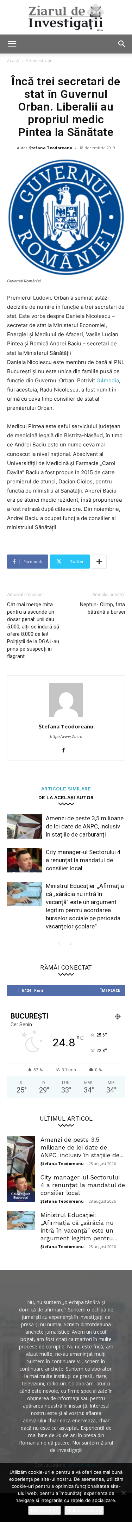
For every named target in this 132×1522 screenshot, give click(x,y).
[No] (123, 1492)
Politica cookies (84, 1510)
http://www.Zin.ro (66, 736)
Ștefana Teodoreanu (51, 147)
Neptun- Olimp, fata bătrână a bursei (102, 608)
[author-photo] (66, 717)
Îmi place (110, 990)
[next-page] (70, 944)
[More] (99, 562)
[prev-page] (59, 944)
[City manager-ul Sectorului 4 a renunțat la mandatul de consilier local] (24, 860)
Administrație (39, 61)
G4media (107, 380)
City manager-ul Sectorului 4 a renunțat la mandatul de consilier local (83, 860)
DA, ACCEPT (44, 1510)
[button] (12, 44)
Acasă (13, 61)
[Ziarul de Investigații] (66, 17)
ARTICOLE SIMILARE (66, 788)
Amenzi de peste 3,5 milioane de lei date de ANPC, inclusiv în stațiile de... (82, 1147)
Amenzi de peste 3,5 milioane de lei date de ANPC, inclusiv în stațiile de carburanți (85, 826)
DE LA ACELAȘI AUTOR (66, 797)
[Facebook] (66, 750)
